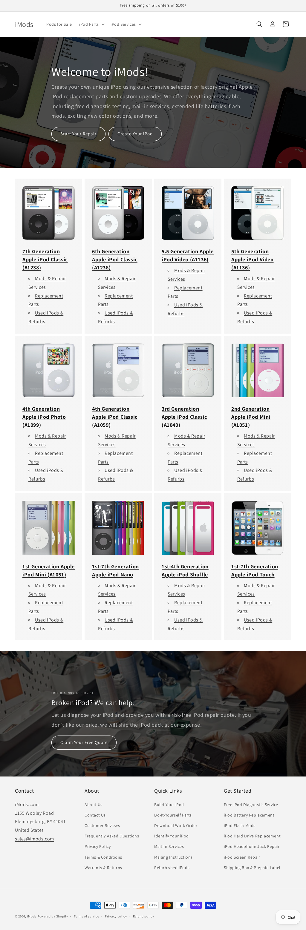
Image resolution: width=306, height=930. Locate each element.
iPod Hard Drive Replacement (252, 836)
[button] (91, 24)
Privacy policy (116, 916)
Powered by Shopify (52, 916)
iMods (32, 916)
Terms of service (86, 916)
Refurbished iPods (171, 867)
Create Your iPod (135, 133)
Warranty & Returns (103, 867)
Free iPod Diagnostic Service (251, 804)
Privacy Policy (98, 846)
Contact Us (95, 815)
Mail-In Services (169, 846)
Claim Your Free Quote (84, 742)
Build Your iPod (169, 804)
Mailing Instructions (173, 857)
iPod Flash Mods (239, 825)
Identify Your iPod (171, 836)
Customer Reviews (102, 825)
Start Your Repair (78, 133)
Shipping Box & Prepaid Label (252, 867)
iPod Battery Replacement (249, 815)
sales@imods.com (34, 839)
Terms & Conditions (103, 857)
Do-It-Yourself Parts (173, 815)
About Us (93, 804)
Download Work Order (175, 825)
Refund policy (143, 916)
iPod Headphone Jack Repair (252, 846)
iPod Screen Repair (242, 857)
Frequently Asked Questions (112, 836)
